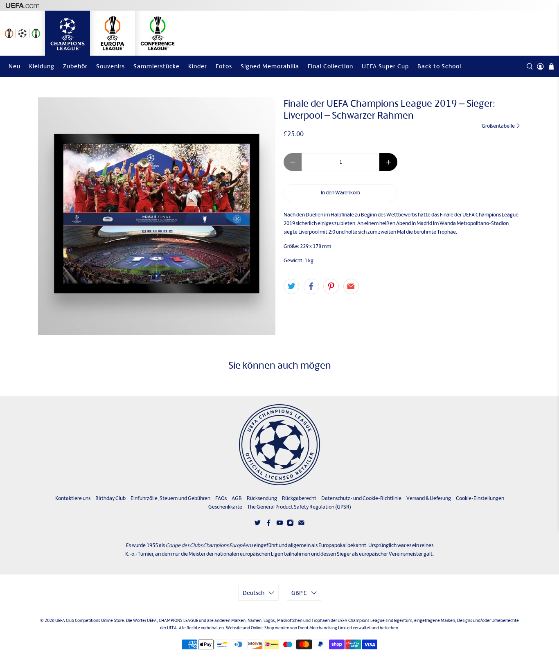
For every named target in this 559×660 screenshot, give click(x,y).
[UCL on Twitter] (257, 524)
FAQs (221, 498)
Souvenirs (110, 66)
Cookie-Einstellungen (480, 498)
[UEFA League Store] (22, 33)
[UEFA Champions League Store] (67, 33)
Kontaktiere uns (72, 498)
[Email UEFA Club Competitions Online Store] (301, 524)
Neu (14, 66)
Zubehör (75, 66)
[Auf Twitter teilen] (291, 286)
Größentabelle (499, 126)
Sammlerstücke (156, 66)
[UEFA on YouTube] (279, 524)
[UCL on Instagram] (290, 524)
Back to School (439, 66)
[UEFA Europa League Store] (112, 33)
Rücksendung (262, 498)
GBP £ (299, 592)
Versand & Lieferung (428, 498)
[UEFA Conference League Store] (157, 33)
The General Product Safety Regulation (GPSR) (299, 507)
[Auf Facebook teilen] (311, 286)
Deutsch (253, 592)
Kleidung (41, 66)
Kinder (197, 66)
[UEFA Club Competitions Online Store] (279, 445)
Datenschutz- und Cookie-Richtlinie (361, 498)
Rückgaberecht (299, 498)
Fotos (224, 66)
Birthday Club (110, 498)
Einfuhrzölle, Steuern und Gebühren (170, 498)
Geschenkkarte (225, 507)
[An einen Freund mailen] (351, 286)
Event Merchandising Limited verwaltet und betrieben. (348, 627)
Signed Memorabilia (270, 66)
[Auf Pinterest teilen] (331, 286)
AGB (237, 498)
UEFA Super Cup (385, 66)
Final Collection (330, 66)
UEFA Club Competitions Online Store (89, 620)
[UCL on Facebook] (268, 524)
